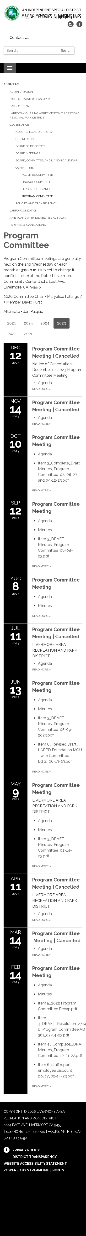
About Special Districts (34, 132)
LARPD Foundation (23, 210)
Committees (25, 167)
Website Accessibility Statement (35, 1163)
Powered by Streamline (26, 1170)
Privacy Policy (26, 1150)
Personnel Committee (38, 189)
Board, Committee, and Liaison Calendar (47, 160)
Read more (41, 389)
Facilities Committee (37, 174)
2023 (61, 323)
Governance (19, 124)
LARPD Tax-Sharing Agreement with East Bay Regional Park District (44, 115)
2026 (11, 323)
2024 (44, 323)
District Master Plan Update (32, 99)
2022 (12, 333)
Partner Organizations (28, 225)
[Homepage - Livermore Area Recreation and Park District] (43, 13)
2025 (28, 323)
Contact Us (19, 37)
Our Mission (25, 139)
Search (66, 50)
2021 (28, 333)
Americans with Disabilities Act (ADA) (38, 217)
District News (20, 106)
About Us (11, 84)
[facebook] (79, 26)
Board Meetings (28, 153)
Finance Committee (36, 182)
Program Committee (37, 196)
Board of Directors (30, 146)
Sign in (58, 1170)
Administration (21, 91)
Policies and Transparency (36, 203)
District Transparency (34, 1157)
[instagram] (71, 26)
